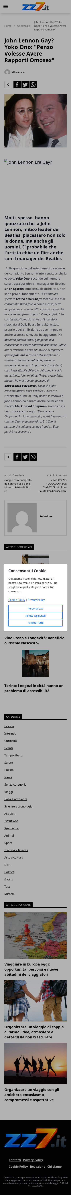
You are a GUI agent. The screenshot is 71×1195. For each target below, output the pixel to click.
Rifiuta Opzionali (35, 615)
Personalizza (35, 608)
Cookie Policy (16, 600)
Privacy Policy (36, 600)
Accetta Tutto (36, 622)
